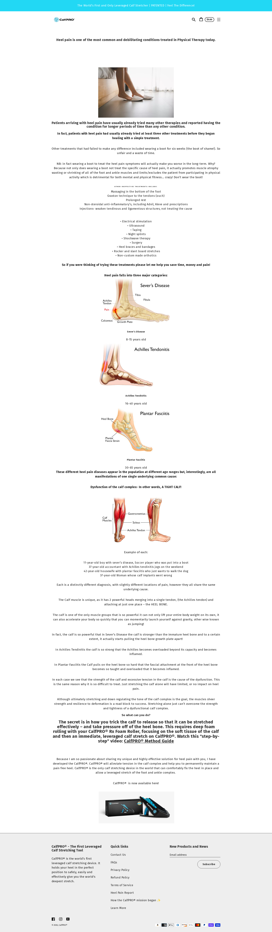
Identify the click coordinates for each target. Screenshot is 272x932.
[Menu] (218, 19)
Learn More (118, 908)
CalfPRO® (63, 925)
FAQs (114, 862)
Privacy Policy (120, 870)
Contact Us (118, 854)
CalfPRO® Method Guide (149, 741)
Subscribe (209, 864)
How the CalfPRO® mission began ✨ (136, 900)
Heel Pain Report (122, 892)
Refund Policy (120, 877)
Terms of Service (122, 885)
